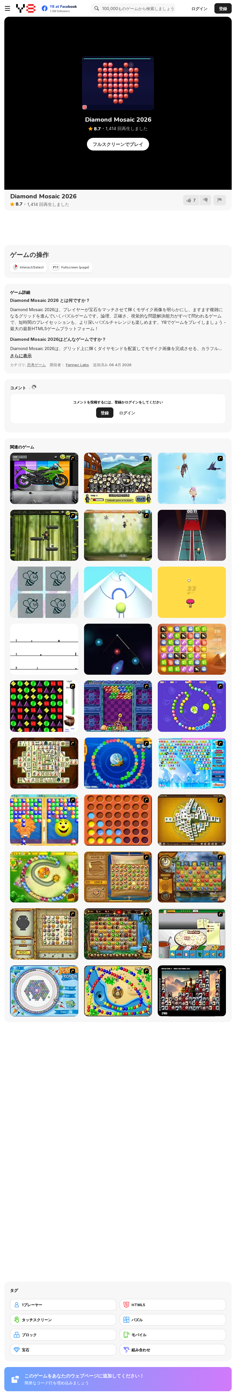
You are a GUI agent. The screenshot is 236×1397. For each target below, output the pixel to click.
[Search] (96, 8)
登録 (223, 8)
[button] (21, 356)
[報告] (219, 200)
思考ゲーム (36, 364)
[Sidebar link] (7, 8)
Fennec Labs (77, 364)
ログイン (199, 8)
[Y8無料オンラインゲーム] (25, 8)
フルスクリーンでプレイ (118, 144)
